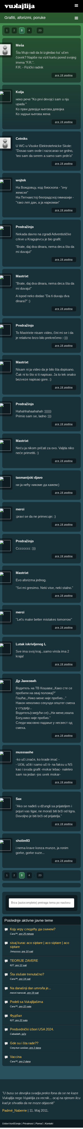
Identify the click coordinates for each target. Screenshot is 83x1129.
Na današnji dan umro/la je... (30, 988)
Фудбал (16, 1015)
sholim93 (23, 840)
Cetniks (21, 138)
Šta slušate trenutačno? (27, 974)
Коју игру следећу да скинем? (32, 929)
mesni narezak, (24, 992)
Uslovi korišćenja (11, 1123)
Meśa (20, 45)
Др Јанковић (26, 681)
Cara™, (22, 933)
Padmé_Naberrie (14, 1110)
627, (18, 965)
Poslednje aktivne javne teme (28, 921)
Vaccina (15, 1057)
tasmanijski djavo (29, 477)
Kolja (20, 92)
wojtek (21, 180)
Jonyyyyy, (21, 951)
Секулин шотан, (25, 1047)
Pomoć (39, 1123)
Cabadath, (18, 1034)
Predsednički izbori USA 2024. (32, 1029)
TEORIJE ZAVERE (24, 960)
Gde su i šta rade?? (24, 1043)
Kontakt (49, 1123)
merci (20, 509)
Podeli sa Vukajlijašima (26, 1002)
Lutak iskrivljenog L (31, 644)
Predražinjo (25, 227)
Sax (18, 799)
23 (40, 30)
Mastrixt (22, 276)
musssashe (24, 752)
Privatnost (28, 1123)
